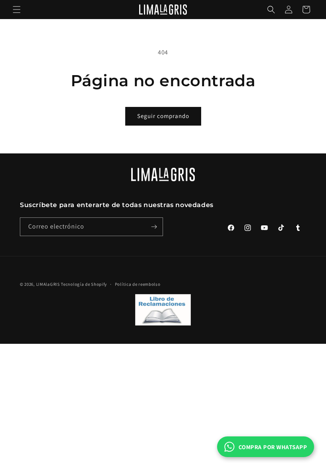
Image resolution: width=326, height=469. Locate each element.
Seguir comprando (163, 116)
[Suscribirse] (154, 226)
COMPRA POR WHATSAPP (273, 447)
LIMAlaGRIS (48, 284)
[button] (16, 9)
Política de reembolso (138, 284)
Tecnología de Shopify (84, 284)
